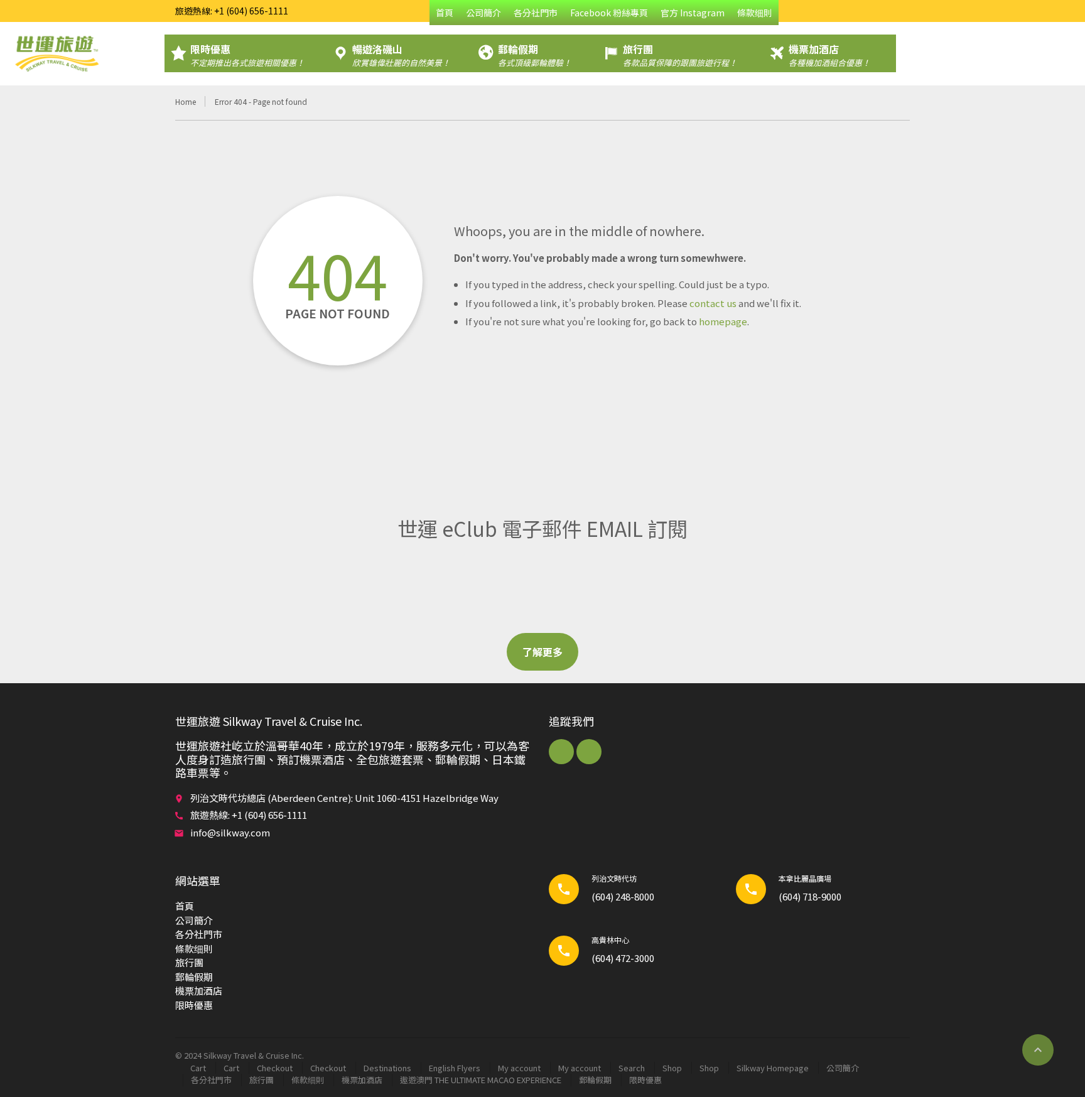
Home (185, 101)
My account (519, 1068)
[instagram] (589, 751)
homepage (723, 321)
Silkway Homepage (773, 1068)
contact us (713, 303)
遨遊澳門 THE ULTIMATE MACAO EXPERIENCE (480, 1080)
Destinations (387, 1068)
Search (631, 1068)
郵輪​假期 (194, 976)
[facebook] (561, 751)
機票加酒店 (198, 990)
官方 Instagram (693, 12)
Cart (198, 1068)
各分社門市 (536, 12)
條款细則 (754, 12)
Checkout (275, 1068)
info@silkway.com (230, 832)
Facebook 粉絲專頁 (609, 12)
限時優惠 (194, 1005)
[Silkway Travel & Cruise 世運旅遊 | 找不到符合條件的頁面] (56, 53)
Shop (672, 1068)
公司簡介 (483, 12)
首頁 (444, 12)
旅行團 (189, 962)
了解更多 (542, 651)
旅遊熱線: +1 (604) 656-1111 (231, 10)
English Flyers (454, 1068)
